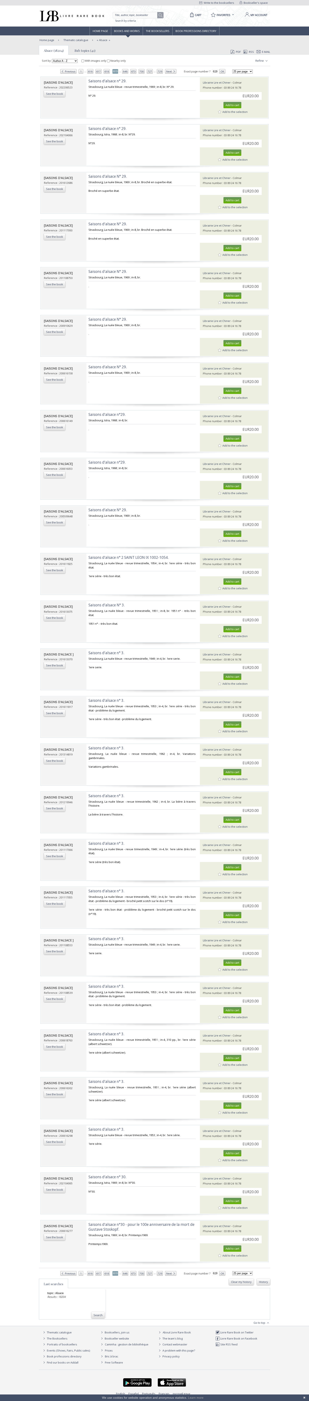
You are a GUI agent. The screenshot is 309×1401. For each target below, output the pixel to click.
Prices (109, 1350)
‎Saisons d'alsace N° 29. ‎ (108, 176)
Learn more (195, 1397)
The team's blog (172, 1338)
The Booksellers (157, 31)
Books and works (127, 31)
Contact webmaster (174, 1344)
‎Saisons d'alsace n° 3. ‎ (106, 652)
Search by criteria (125, 21)
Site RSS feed (229, 1344)
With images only (95, 61)
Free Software (114, 1362)
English (120, 1394)
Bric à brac (111, 1356)
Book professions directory (196, 31)
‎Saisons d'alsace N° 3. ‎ (106, 605)
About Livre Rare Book (177, 1332)
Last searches (53, 1284)
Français (164, 1394)
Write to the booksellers (218, 3)
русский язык (181, 1394)
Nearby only (118, 61)
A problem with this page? (178, 1350)
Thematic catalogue (75, 40)
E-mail (266, 52)
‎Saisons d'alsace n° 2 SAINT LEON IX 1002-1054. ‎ (128, 557)
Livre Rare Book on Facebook (238, 1338)
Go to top (260, 1323)
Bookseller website (116, 1338)
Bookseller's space (255, 3)
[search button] (160, 15)
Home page (100, 31)
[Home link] (71, 16)
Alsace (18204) (54, 50)
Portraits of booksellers (62, 1344)
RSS (251, 52)
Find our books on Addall (62, 1362)
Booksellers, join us (116, 1332)
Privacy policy (171, 1356)
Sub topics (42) (85, 50)
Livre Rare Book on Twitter (237, 1332)
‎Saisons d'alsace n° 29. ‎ (107, 81)
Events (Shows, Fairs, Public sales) (68, 1350)
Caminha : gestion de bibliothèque (126, 1344)
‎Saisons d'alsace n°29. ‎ (107, 414)
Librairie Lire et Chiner (217, 82)
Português (148, 1394)
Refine (259, 61)
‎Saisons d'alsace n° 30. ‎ (107, 1176)
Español (133, 1394)
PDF (238, 52)
